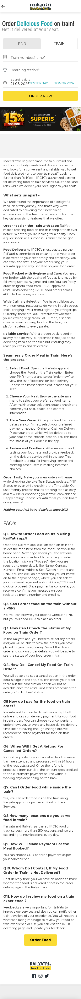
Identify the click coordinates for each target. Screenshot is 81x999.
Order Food (40, 940)
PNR (22, 43)
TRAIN (59, 43)
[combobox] (40, 57)
